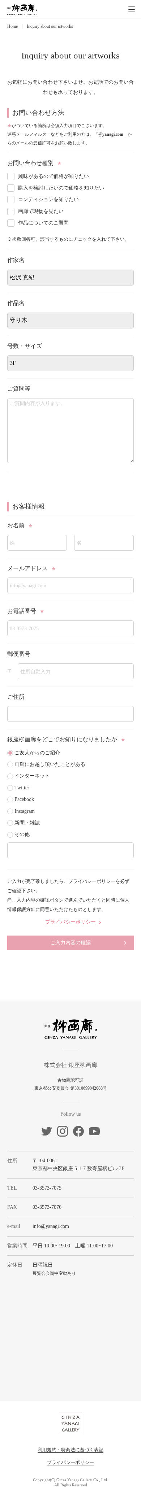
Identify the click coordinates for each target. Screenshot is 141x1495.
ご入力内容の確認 (70, 942)
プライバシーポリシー (70, 1462)
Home (12, 26)
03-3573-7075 (47, 1188)
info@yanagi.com (51, 1226)
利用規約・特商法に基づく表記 (70, 1449)
